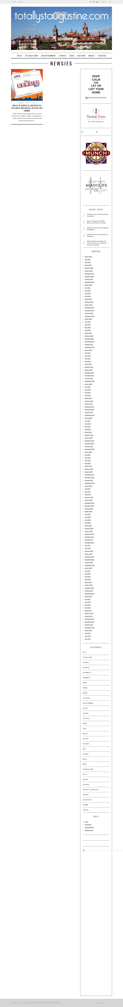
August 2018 (88, 511)
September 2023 (89, 347)
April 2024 (88, 330)
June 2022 (88, 390)
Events (62, 55)
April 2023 (88, 361)
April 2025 (88, 296)
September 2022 (89, 381)
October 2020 (89, 446)
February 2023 (89, 367)
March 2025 (88, 299)
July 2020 (87, 455)
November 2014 (89, 622)
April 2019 (88, 494)
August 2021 (88, 418)
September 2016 (89, 565)
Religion (86, 784)
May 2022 (88, 392)
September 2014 (89, 627)
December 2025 (89, 273)
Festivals (86, 718)
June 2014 (88, 636)
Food (71, 55)
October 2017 (89, 540)
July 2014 (87, 633)
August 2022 (88, 384)
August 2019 (88, 486)
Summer (85, 805)
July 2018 (87, 514)
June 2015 (88, 602)
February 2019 (89, 497)
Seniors (86, 794)
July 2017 (87, 545)
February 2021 (89, 435)
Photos (85, 779)
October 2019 (89, 480)
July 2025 (87, 288)
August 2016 (88, 568)
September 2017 (89, 542)
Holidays (86, 744)
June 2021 (88, 424)
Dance (85, 683)
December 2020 (89, 440)
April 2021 (88, 429)
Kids (84, 749)
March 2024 (88, 333)
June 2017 (88, 548)
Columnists (87, 672)
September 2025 (89, 282)
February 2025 (89, 302)
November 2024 (89, 310)
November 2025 (89, 276)
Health (85, 733)
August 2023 (88, 350)
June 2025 (88, 290)
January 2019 (89, 500)
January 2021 (89, 438)
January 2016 (89, 585)
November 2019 (89, 477)
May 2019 (88, 491)
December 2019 (89, 474)
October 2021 (89, 412)
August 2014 (88, 630)
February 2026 (89, 268)
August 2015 (88, 596)
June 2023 (88, 356)
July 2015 (87, 599)
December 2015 (89, 588)
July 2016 (87, 571)
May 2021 (88, 426)
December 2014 (89, 619)
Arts (19, 55)
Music (92, 55)
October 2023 (89, 344)
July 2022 (87, 387)
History (81, 55)
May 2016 (88, 576)
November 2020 (89, 443)
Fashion (86, 713)
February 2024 (89, 336)
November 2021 (89, 409)
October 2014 (89, 624)
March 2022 (88, 398)
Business (86, 667)
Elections (86, 698)
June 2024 (88, 324)
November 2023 (89, 341)
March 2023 (88, 364)
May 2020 (88, 460)
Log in (86, 822)
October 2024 (89, 313)
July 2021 (87, 421)
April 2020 (88, 463)
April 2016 (88, 579)
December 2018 (89, 503)
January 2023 (89, 370)
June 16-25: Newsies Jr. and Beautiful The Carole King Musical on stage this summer (26, 108)
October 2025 (89, 279)
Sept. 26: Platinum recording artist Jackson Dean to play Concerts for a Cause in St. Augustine (97, 243)
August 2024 (88, 319)
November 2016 (89, 559)
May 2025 (88, 293)
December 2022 (89, 373)
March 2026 (88, 265)
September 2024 (89, 316)
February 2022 (89, 401)
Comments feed (89, 827)
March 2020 (88, 466)
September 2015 (89, 593)
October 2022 (89, 378)
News (84, 764)
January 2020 (89, 472)
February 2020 (89, 469)
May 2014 (88, 639)
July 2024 (87, 322)
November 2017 (89, 537)
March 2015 (88, 610)
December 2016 (89, 557)
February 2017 (89, 551)
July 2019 (87, 489)
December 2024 (89, 307)
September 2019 (89, 483)
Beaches (86, 662)
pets (84, 774)
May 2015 (88, 605)
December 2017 (89, 534)
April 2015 (88, 607)
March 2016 (88, 582)
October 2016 (89, 562)
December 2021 (89, 407)
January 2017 (89, 554)
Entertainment (48, 55)
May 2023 (88, 358)
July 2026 (87, 259)
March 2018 (88, 525)
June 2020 (88, 457)
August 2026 (88, 256)
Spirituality (87, 800)
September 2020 (89, 449)
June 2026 (88, 262)
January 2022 (89, 404)
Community (87, 677)
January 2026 (89, 271)
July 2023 (87, 353)
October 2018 (89, 508)
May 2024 (88, 327)
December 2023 (89, 339)
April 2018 (88, 523)
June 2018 (88, 517)
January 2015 (89, 616)
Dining (85, 688)
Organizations (88, 769)
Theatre (102, 55)
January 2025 (89, 305)
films (85, 723)
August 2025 (88, 285)
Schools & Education (90, 789)
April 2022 (88, 395)
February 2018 (89, 528)
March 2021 (88, 432)
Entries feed (88, 824)
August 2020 (88, 452)
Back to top (101, 1002)
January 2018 (89, 531)
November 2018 (89, 506)
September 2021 (89, 415)
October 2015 (89, 591)
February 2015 (89, 613)
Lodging (86, 754)
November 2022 (89, 375)
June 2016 (88, 574)
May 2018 (88, 520)
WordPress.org (89, 830)
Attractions (31, 55)
